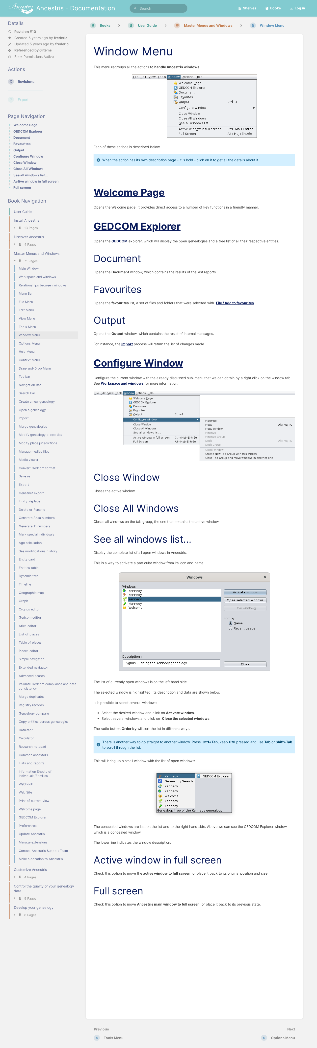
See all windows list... (30, 175)
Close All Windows (28, 169)
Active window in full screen (35, 181)
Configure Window (28, 156)
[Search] (135, 8)
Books (275, 8)
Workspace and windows (122, 383)
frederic (60, 38)
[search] (158, 8)
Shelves (249, 8)
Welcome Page (25, 125)
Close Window (24, 162)
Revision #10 (25, 32)
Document (21, 138)
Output (18, 150)
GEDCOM (119, 241)
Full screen (22, 187)
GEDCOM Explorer (27, 131)
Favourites (21, 144)
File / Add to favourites (235, 303)
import (127, 344)
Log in (300, 8)
